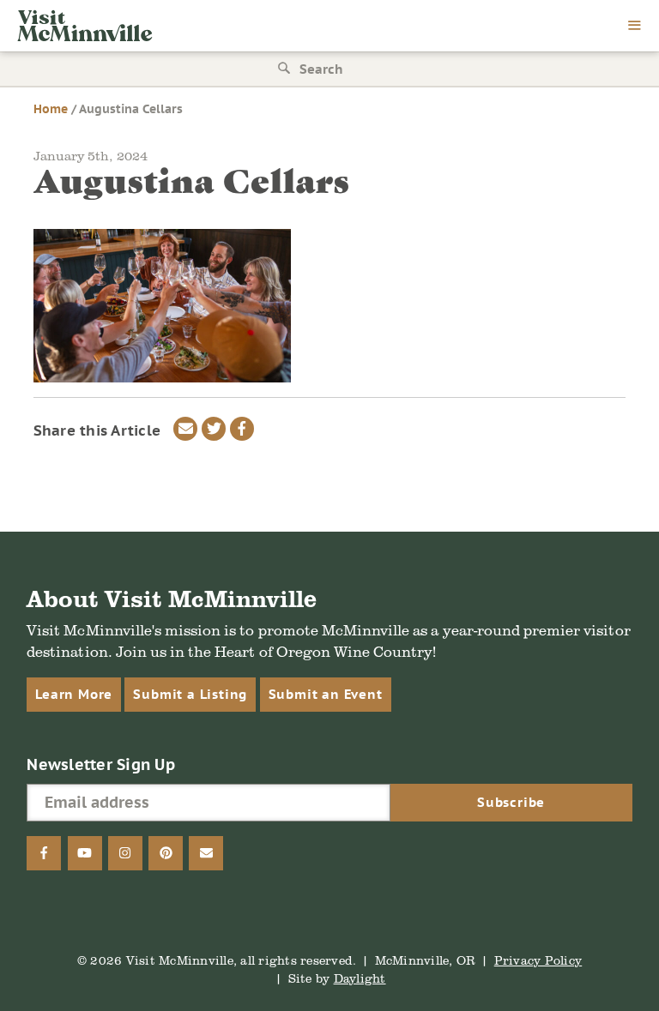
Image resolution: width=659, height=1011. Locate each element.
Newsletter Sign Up (101, 764)
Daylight (360, 978)
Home (50, 109)
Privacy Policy (538, 960)
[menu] (635, 26)
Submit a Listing (190, 694)
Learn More (73, 694)
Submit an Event (326, 694)
